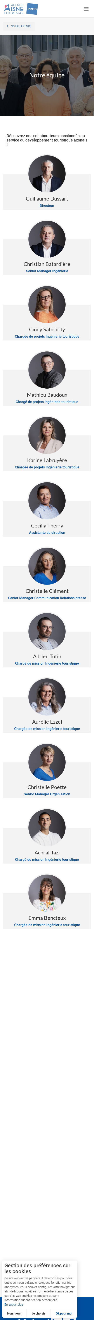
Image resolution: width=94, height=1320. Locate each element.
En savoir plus (13, 1304)
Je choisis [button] (38, 1313)
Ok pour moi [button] (64, 1313)
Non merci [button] (14, 1313)
